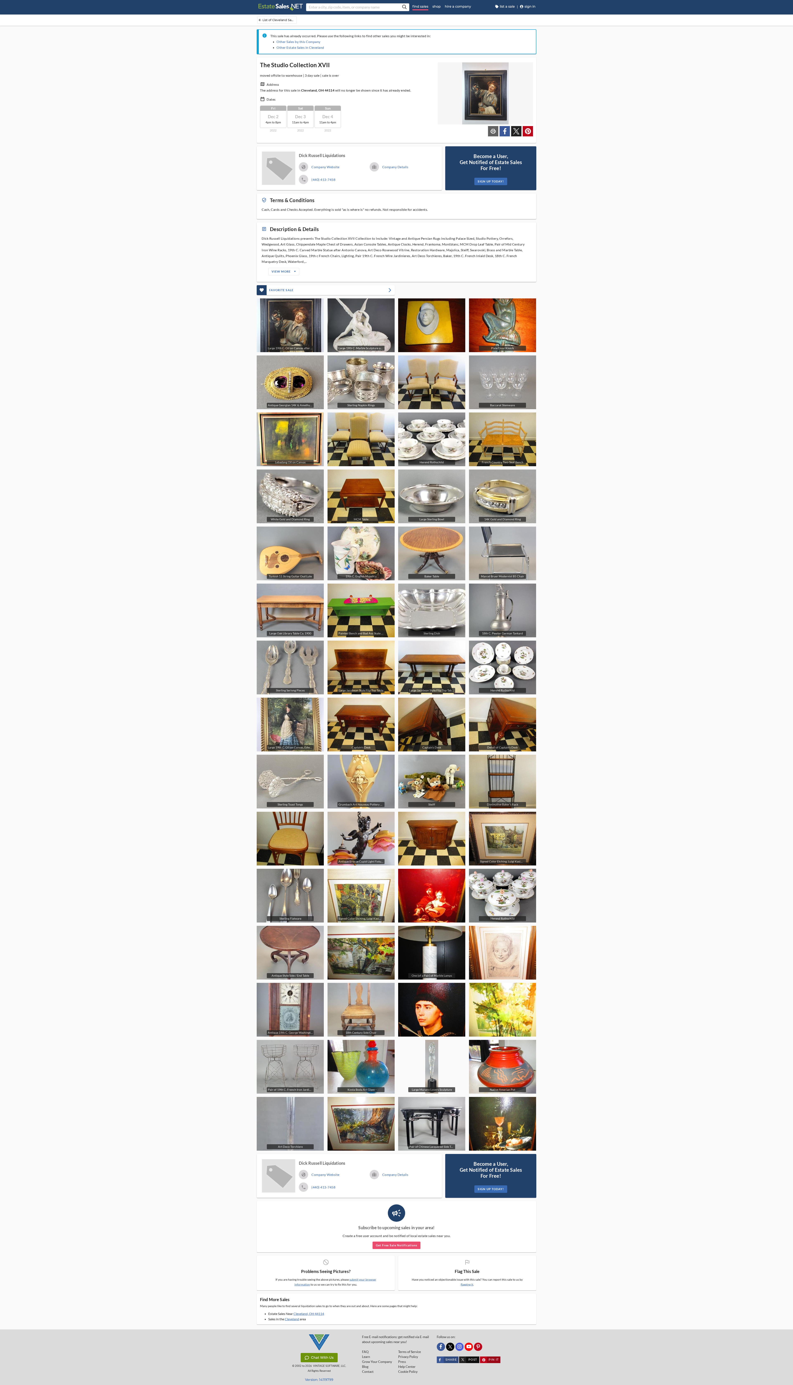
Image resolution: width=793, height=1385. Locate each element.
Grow (377, 1362)
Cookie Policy (408, 1371)
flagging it (467, 1284)
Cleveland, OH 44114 (308, 1314)
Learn (366, 1357)
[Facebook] (441, 1347)
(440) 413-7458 (323, 179)
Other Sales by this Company (299, 42)
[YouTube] (469, 1347)
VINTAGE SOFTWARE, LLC (329, 1365)
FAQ (365, 1352)
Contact (368, 1371)
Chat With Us (322, 1358)
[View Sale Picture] (431, 325)
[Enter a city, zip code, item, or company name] (404, 7)
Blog (365, 1366)
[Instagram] (459, 1347)
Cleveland (292, 1319)
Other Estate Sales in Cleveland (300, 47)
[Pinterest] (478, 1347)
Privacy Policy (408, 1357)
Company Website (325, 167)
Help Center (406, 1366)
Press (402, 1362)
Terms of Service (409, 1352)
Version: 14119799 (319, 1380)
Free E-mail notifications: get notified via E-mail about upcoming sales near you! (395, 1339)
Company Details (395, 167)
